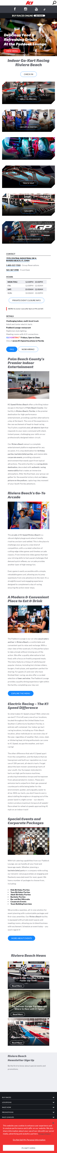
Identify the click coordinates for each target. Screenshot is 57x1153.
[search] (54, 2)
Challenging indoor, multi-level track (22, 321)
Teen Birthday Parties (20, 892)
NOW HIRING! (28, 349)
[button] (53, 1123)
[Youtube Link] (36, 9)
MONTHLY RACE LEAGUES (28, 239)
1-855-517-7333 (13, 265)
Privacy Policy (44, 1134)
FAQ (12, 349)
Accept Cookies (28, 1148)
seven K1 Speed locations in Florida (28, 341)
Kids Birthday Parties (20, 890)
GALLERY (28, 211)
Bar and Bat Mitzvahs (20, 899)
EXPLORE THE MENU (20, 693)
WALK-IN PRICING (28, 99)
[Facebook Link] (15, 9)
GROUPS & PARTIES (28, 127)
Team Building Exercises (21, 904)
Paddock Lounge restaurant (18, 327)
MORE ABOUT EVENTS (21, 938)
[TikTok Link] (44, 9)
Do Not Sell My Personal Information (29, 1140)
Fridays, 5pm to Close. (23, 337)
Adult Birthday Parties (21, 894)
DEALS (29, 155)
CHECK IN (28, 74)
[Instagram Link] (26, 9)
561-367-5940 (12, 270)
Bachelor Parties (18, 897)
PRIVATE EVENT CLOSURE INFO (26, 300)
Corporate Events (18, 901)
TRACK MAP (28, 183)
